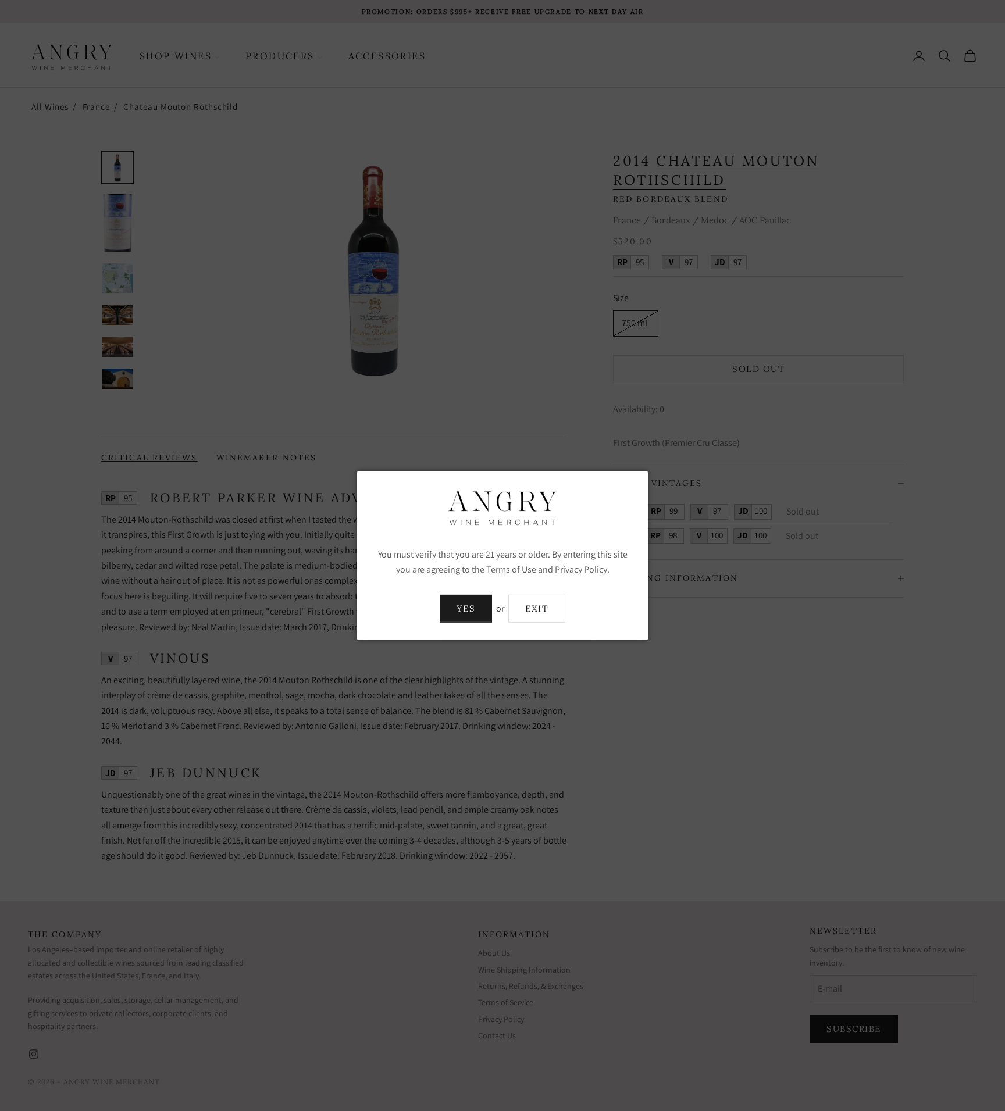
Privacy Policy (581, 569)
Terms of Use (511, 569)
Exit (536, 608)
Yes (466, 608)
